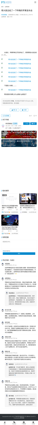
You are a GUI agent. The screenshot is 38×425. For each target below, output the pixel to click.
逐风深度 (7, 322)
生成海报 (6, 115)
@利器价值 (12, 398)
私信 (34, 123)
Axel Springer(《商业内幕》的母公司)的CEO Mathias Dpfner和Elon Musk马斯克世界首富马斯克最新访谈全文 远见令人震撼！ (10, 228)
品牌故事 (3, 16)
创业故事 (22, 195)
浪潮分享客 (8, 337)
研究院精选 (4, 14)
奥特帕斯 (22, 418)
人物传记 (4, 216)
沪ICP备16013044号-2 (30, 416)
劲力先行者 (8, 310)
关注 (27, 123)
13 (35, 209)
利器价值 (7, 381)
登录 (4, 251)
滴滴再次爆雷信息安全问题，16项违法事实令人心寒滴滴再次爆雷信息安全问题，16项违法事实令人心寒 (28, 207)
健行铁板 (11, 395)
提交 (19, 253)
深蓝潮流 (7, 263)
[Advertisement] (19, 34)
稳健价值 (7, 351)
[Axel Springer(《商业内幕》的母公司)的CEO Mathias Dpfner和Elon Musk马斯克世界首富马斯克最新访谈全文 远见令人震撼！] (9, 220)
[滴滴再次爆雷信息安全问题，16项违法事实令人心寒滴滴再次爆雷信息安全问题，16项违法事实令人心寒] (28, 198)
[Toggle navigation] (35, 2)
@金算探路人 (12, 296)
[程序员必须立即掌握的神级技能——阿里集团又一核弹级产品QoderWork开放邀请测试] (9, 198)
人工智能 (4, 195)
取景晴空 (11, 364)
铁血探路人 (12, 293)
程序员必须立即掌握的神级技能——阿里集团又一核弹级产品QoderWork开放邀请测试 (10, 207)
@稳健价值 (12, 367)
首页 (2, 6)
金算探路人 (8, 278)
